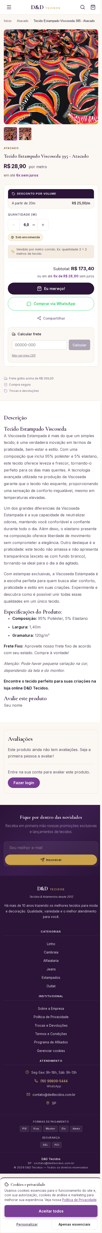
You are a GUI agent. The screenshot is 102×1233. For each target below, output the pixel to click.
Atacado (22, 21)
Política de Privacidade (51, 1017)
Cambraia (51, 952)
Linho (51, 944)
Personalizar (27, 1224)
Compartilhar (54, 318)
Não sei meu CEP (24, 355)
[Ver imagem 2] (25, 133)
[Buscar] (82, 7)
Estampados (51, 977)
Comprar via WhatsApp (54, 303)
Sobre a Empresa (51, 1008)
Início (7, 21)
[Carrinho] (93, 7)
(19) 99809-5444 (54, 1081)
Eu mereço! (54, 288)
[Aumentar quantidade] (43, 225)
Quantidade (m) (22, 214)
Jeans (51, 969)
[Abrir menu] (9, 7)
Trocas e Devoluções (51, 1025)
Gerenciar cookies (51, 1051)
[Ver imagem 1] (10, 133)
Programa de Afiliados (51, 1042)
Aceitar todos (51, 1211)
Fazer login (24, 782)
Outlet (51, 986)
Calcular (79, 345)
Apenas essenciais (74, 1224)
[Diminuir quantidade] (13, 225)
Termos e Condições (51, 1034)
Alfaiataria (51, 961)
